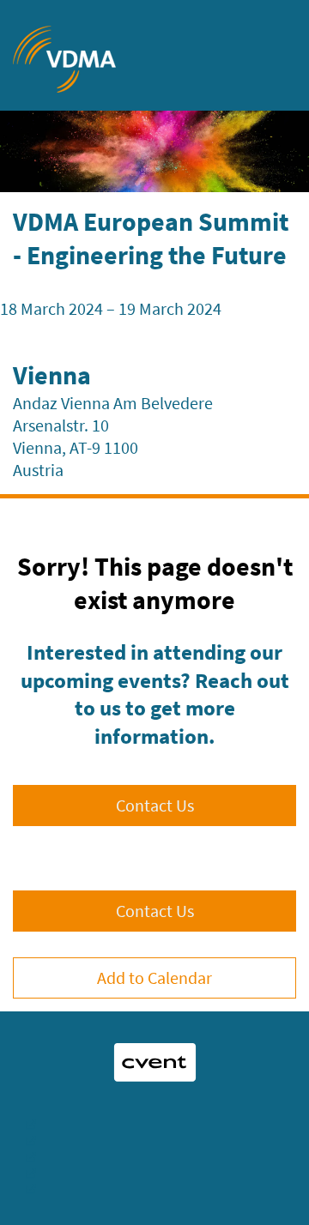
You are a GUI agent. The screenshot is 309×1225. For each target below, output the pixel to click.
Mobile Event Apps (154, 1139)
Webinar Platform (154, 1171)
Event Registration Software (154, 1155)
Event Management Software (154, 1122)
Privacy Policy (154, 1188)
